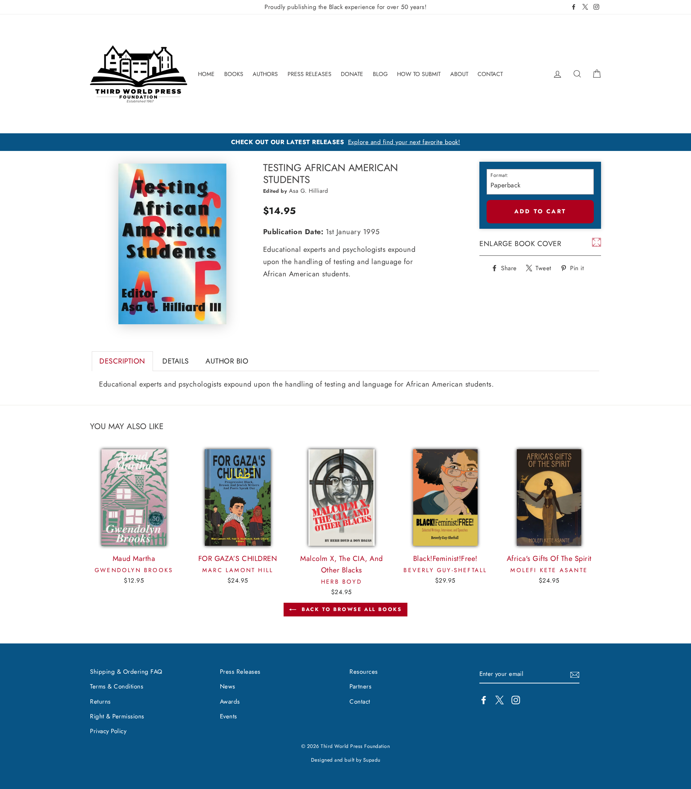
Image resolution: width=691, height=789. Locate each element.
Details (175, 361)
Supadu (371, 759)
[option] (345, 142)
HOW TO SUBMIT (419, 74)
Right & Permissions (117, 716)
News (227, 686)
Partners (360, 686)
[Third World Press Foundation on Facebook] (483, 699)
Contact (359, 701)
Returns (100, 701)
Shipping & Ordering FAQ (126, 671)
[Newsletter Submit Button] (574, 674)
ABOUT (459, 74)
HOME (206, 74)
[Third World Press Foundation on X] (499, 699)
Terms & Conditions (116, 686)
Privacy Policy (108, 731)
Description (122, 361)
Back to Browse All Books (350, 609)
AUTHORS (265, 74)
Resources (363, 671)
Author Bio (227, 361)
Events (228, 716)
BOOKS (233, 74)
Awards (230, 701)
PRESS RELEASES (309, 74)
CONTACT (490, 74)
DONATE (352, 74)
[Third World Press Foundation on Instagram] (515, 699)
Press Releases (240, 671)
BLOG (380, 74)
